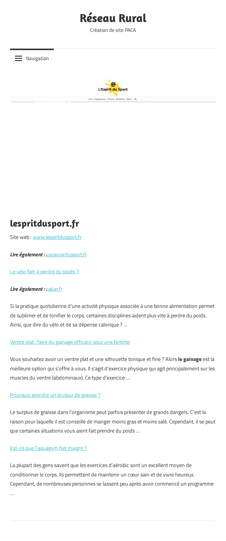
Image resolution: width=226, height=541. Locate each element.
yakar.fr (54, 289)
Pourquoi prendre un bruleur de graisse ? (55, 395)
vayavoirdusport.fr (66, 254)
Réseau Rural (113, 17)
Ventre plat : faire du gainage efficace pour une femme (70, 342)
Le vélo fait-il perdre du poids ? (44, 272)
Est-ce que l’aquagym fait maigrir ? (48, 448)
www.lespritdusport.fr (57, 237)
